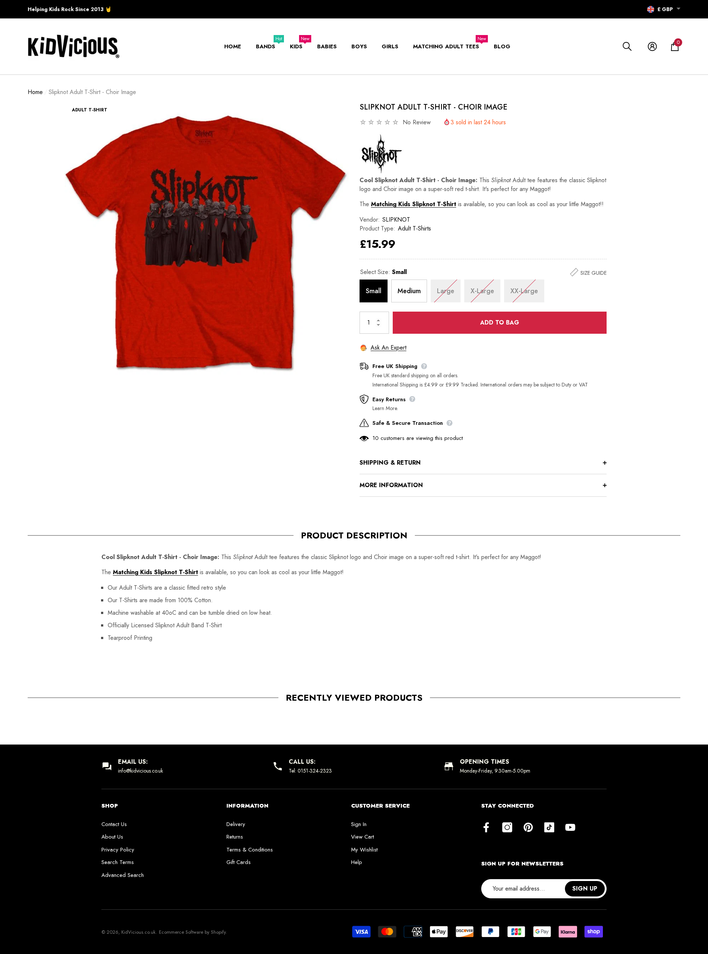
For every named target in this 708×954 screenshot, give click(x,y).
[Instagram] (507, 828)
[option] (206, 244)
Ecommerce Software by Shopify (192, 932)
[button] (678, 8)
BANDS (265, 46)
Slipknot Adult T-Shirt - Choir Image (433, 107)
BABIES (327, 46)
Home (35, 92)
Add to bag (499, 322)
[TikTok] (549, 828)
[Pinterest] (528, 828)
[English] (650, 9)
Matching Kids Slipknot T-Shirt (413, 204)
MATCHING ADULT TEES (446, 46)
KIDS (296, 46)
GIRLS (390, 46)
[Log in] (652, 46)
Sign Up (584, 888)
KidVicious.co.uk (138, 932)
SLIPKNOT (396, 219)
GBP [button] (665, 9)
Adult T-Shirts (414, 228)
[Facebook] (486, 828)
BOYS (359, 46)
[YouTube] (570, 828)
